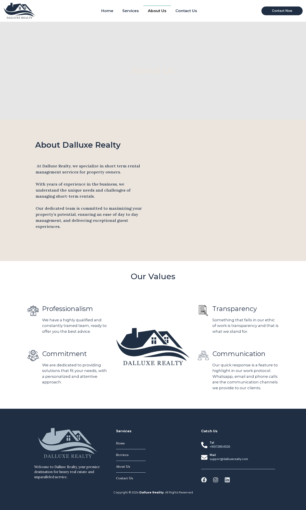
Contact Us (186, 11)
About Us (157, 11)
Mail (213, 455)
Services (130, 11)
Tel (212, 443)
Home (107, 11)
